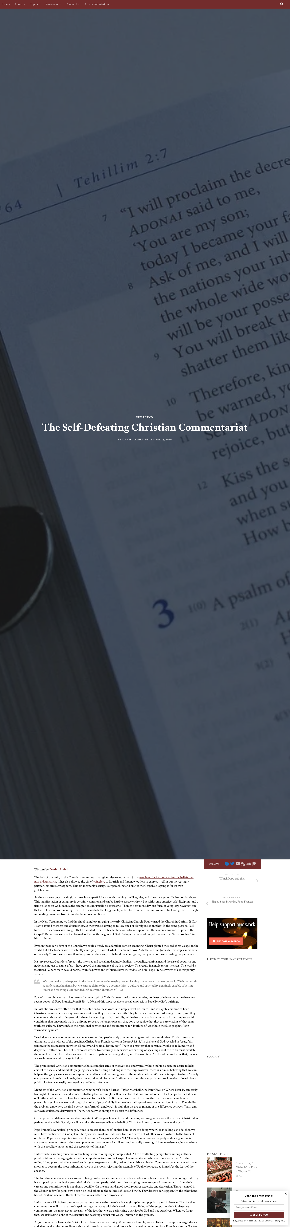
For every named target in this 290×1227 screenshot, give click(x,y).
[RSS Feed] (243, 864)
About (18, 4)
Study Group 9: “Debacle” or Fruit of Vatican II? (246, 1167)
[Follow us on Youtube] (238, 864)
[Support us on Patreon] (254, 864)
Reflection (144, 417)
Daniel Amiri (132, 440)
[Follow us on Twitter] (232, 864)
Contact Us (73, 4)
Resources (51, 4)
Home (6, 4)
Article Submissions (96, 4)
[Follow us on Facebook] (227, 864)
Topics (34, 4)
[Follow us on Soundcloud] (248, 864)
